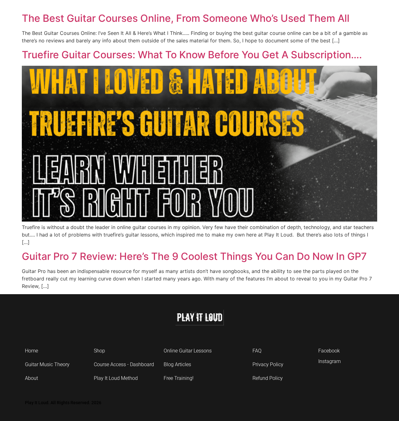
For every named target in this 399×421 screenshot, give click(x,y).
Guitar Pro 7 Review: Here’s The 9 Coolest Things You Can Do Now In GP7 (194, 256)
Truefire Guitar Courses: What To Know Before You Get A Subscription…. (192, 55)
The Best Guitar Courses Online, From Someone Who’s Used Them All (185, 18)
